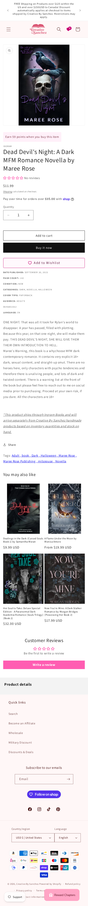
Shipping (7, 191)
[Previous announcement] (8, 10)
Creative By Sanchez (27, 883)
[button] (8, 29)
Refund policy (72, 883)
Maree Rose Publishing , (20, 461)
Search (13, 714)
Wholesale (16, 733)
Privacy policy (24, 890)
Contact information (33, 896)
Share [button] (12, 445)
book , (26, 455)
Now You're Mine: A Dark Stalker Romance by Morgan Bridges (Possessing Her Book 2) (63, 611)
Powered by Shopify (50, 883)
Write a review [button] (44, 664)
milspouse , (46, 461)
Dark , (36, 455)
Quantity (8, 207)
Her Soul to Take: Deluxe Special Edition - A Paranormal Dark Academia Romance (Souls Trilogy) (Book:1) (23, 613)
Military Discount (20, 742)
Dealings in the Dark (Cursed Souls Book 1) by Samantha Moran (23, 540)
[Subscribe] (68, 779)
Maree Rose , (68, 455)
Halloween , (50, 455)
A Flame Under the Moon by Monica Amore (60, 540)
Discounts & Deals (21, 752)
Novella (60, 461)
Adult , (17, 455)
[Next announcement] (80, 10)
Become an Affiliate (22, 723)
